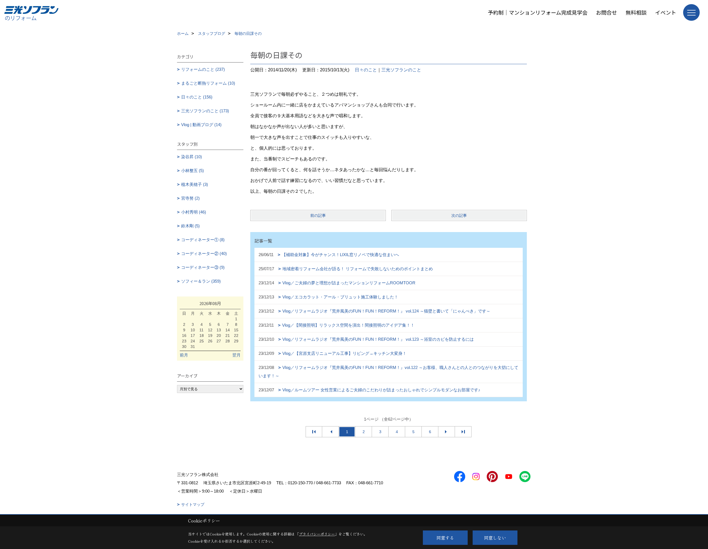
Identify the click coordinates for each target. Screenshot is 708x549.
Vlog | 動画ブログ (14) (201, 124)
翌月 (236, 355)
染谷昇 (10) (191, 156)
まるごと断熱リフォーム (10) (208, 83)
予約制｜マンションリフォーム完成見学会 (537, 12)
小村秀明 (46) (193, 212)
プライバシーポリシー (317, 534)
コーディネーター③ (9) (203, 267)
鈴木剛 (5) (190, 225)
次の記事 (459, 215)
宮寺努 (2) (190, 198)
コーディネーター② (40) (204, 253)
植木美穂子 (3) (194, 184)
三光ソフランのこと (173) (205, 110)
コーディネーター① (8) (203, 239)
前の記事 (318, 215)
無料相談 (636, 12)
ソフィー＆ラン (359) (201, 281)
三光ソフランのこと (401, 69)
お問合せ (606, 12)
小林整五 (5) (192, 170)
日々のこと (366, 69)
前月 (184, 355)
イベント (665, 12)
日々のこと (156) (196, 97)
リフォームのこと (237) (203, 69)
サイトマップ (192, 504)
